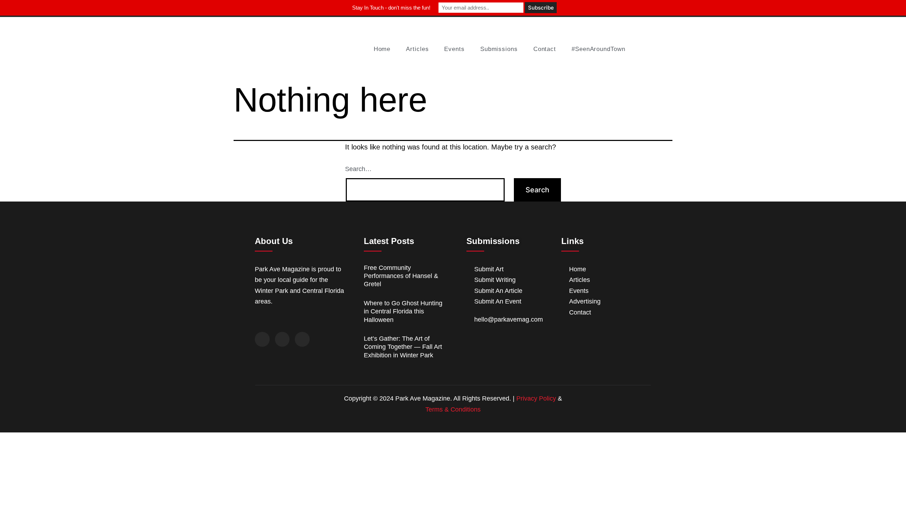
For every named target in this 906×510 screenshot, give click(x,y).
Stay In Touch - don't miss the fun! (391, 8)
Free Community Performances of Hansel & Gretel (401, 276)
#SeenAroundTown (598, 49)
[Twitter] (282, 339)
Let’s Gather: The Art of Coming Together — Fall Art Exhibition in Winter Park (403, 347)
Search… (358, 168)
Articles (417, 49)
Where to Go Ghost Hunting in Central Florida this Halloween (403, 311)
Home (382, 49)
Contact (544, 49)
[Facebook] (262, 339)
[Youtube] (302, 339)
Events (454, 49)
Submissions (499, 49)
